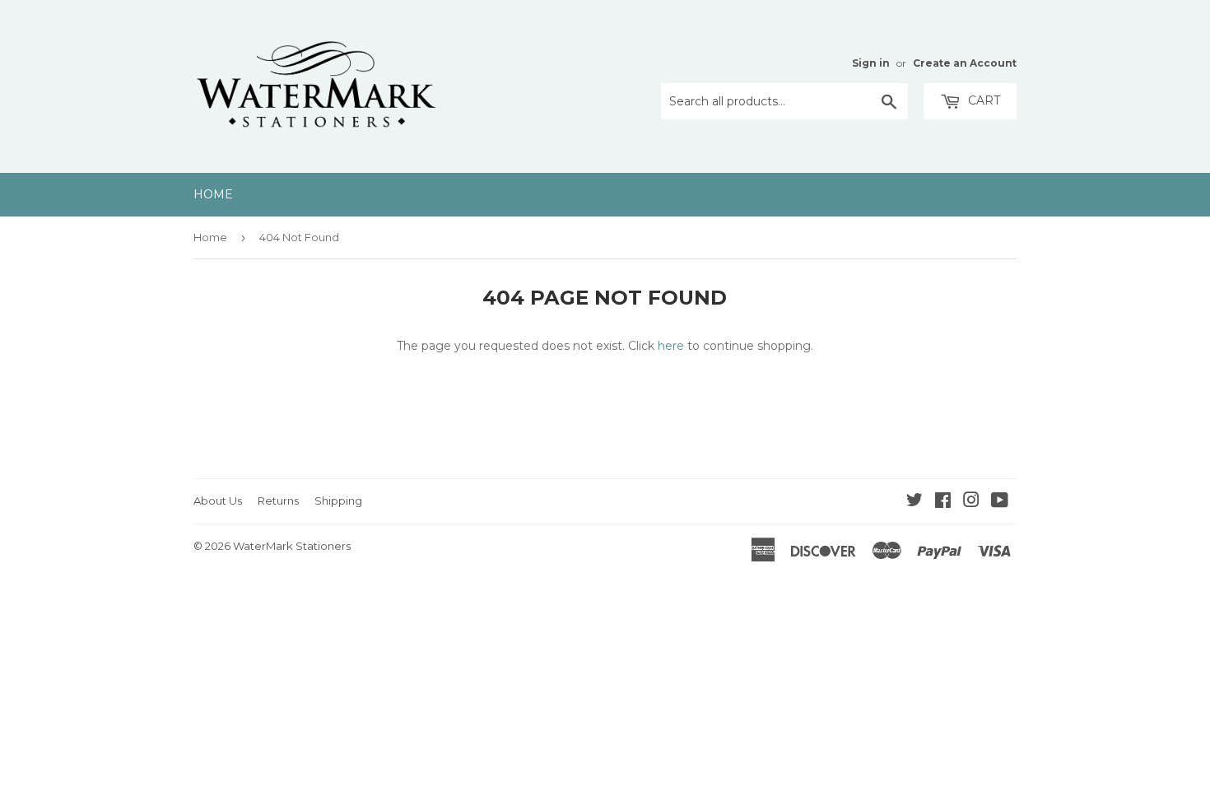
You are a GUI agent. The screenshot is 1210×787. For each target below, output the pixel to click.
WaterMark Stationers (292, 545)
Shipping (338, 500)
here (671, 345)
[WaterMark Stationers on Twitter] (914, 502)
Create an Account (965, 63)
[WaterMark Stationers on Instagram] (971, 502)
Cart (982, 100)
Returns (278, 500)
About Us (217, 500)
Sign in (871, 63)
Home (213, 194)
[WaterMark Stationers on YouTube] (999, 502)
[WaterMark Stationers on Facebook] (943, 502)
